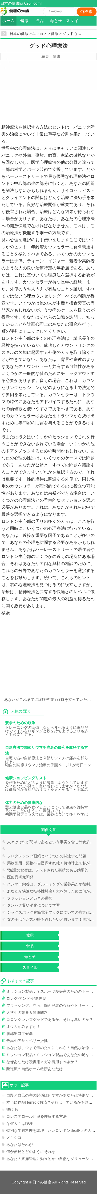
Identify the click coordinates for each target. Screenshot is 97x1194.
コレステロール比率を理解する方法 (36, 1116)
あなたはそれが (19, 1145)
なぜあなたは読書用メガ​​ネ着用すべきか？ (42, 1062)
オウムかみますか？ (23, 1027)
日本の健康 (19, 34)
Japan (37, 34)
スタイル (72, 22)
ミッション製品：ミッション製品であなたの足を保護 (51, 1055)
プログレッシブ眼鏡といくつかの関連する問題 (46, 856)
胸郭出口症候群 (19, 1034)
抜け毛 (12, 1109)
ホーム (8, 21)
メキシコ (13, 1138)
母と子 (56, 21)
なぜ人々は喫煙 (19, 1123)
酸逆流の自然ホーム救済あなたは (34, 1069)
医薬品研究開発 (20, 877)
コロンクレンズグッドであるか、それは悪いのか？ (49, 1020)
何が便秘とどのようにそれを (30, 1152)
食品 (40, 21)
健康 (24, 21)
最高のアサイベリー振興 (27, 1041)
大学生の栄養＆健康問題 (27, 1013)
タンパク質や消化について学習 (33, 905)
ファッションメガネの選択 (29, 898)
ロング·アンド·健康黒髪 (26, 998)
